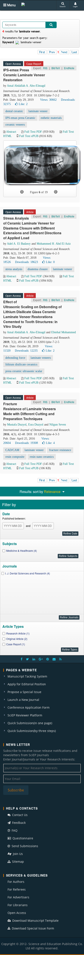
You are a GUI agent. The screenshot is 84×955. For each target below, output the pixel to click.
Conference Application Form (29, 707)
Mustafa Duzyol (16, 424)
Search (62, 6)
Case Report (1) (15, 644)
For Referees (17, 889)
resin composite (14, 456)
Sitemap (17, 861)
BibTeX (55, 68)
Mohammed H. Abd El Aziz (54, 243)
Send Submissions (24, 846)
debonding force (15, 357)
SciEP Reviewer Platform (25, 715)
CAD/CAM (12, 450)
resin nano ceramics (42, 456)
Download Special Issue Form (32, 928)
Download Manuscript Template (35, 920)
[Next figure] (55, 192)
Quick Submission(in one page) (30, 723)
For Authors (16, 882)
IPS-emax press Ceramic (20, 118)
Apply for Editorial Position (27, 684)
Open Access (17, 913)
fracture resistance (60, 450)
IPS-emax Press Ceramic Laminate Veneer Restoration (24, 74)
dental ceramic (14, 111)
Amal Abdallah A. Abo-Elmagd (26, 85)
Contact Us (19, 815)
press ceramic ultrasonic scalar (23, 371)
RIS (45, 68)
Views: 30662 (48, 99)
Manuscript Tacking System (27, 676)
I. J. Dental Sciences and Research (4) (27, 573)
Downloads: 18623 (26, 262)
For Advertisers (18, 897)
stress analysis (13, 269)
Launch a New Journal (23, 700)
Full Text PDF (33, 131)
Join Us (17, 854)
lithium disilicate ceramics (21, 364)
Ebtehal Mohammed (63, 332)
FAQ (14, 830)
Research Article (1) (18, 633)
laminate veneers (41, 357)
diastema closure (38, 269)
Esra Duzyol (35, 424)
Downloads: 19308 (26, 443)
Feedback (18, 823)
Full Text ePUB (28, 136)
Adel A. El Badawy (19, 243)
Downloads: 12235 (26, 350)
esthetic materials (51, 118)
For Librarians (18, 905)
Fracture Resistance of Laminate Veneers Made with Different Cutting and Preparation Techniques (29, 411)
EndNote (69, 68)
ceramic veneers (15, 124)
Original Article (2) (16, 639)
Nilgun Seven (57, 424)
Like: (23, 104)
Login (75, 6)
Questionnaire (22, 838)
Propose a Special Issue (24, 692)
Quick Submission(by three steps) (32, 731)
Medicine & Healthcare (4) (21, 550)
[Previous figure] (21, 192)
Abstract (11, 131)
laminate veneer (38, 111)
